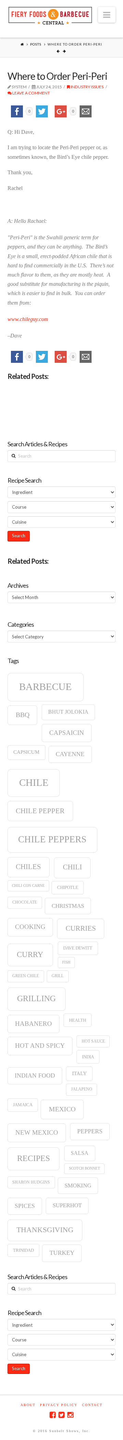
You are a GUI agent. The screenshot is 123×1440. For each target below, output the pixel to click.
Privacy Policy (59, 1405)
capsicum (26, 752)
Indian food (35, 1075)
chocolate (24, 902)
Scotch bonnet (84, 1168)
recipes (33, 1158)
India (88, 1056)
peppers (89, 1131)
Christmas (68, 906)
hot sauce (93, 1041)
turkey (62, 1252)
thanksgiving (44, 1229)
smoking (78, 1185)
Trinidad (23, 1250)
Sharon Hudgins (31, 1182)
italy (79, 1073)
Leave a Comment (31, 92)
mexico (62, 1109)
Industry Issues (87, 86)
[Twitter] (61, 1414)
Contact (92, 1405)
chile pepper (40, 811)
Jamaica (22, 1104)
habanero (33, 1023)
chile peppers (52, 839)
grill (58, 975)
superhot (67, 1205)
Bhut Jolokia (68, 712)
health (77, 1020)
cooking (30, 926)
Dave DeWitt (77, 948)
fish (66, 962)
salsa (79, 1153)
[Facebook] (53, 1414)
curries (81, 928)
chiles (28, 866)
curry (30, 954)
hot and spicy (40, 1045)
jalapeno (81, 1089)
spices (25, 1205)
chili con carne (28, 886)
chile (34, 782)
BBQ (22, 714)
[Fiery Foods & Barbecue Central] (50, 14)
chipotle (67, 887)
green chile (25, 975)
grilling (36, 998)
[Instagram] (70, 1414)
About (28, 1405)
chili (72, 867)
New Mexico (36, 1132)
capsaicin (66, 732)
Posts (35, 44)
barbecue (45, 686)
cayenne (70, 754)
